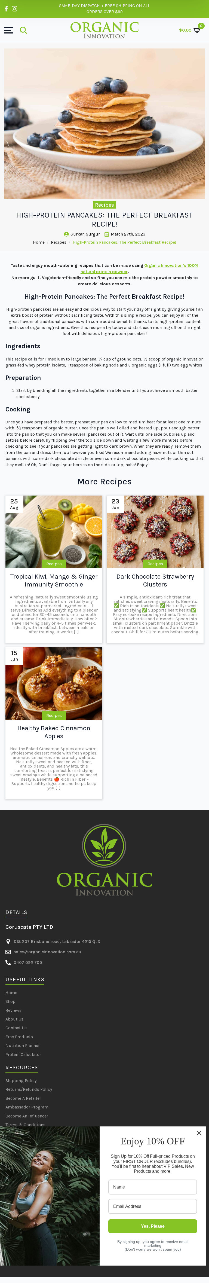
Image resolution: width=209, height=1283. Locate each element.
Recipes (58, 242)
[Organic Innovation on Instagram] (14, 8)
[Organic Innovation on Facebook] (6, 8)
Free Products (19, 1036)
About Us (14, 1019)
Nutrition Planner (22, 1045)
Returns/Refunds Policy (28, 1089)
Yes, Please (153, 1226)
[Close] (199, 1133)
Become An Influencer (26, 1116)
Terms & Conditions (25, 1124)
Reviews (13, 1010)
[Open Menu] (8, 30)
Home (39, 242)
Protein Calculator (23, 1054)
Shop (10, 1001)
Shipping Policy (20, 1080)
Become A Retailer (23, 1098)
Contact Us (16, 1027)
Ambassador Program (26, 1107)
